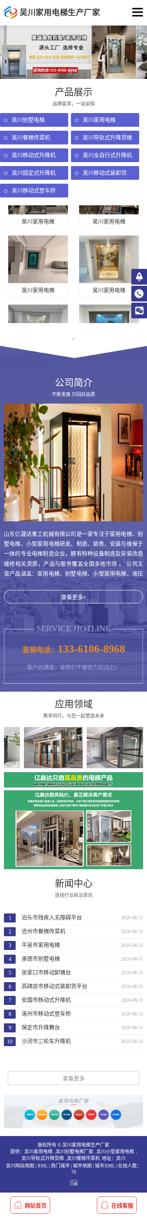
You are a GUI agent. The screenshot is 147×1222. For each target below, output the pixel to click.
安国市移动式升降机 (46, 1000)
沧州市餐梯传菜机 (43, 931)
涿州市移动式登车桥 (46, 1014)
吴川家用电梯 (38, 1151)
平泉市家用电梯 (41, 945)
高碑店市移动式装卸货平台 (54, 986)
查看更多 (74, 1078)
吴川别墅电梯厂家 (74, 1151)
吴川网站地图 (20, 1166)
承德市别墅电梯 (41, 959)
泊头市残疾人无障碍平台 (52, 918)
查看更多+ (73, 597)
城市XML (105, 1166)
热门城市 (60, 1166)
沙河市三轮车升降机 (46, 1041)
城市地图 (82, 1166)
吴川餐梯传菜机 (83, 1158)
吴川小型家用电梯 (115, 1151)
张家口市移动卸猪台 (46, 972)
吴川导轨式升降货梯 (43, 1158)
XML (42, 1166)
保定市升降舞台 (41, 1027)
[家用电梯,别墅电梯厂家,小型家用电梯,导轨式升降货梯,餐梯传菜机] (11, 13)
